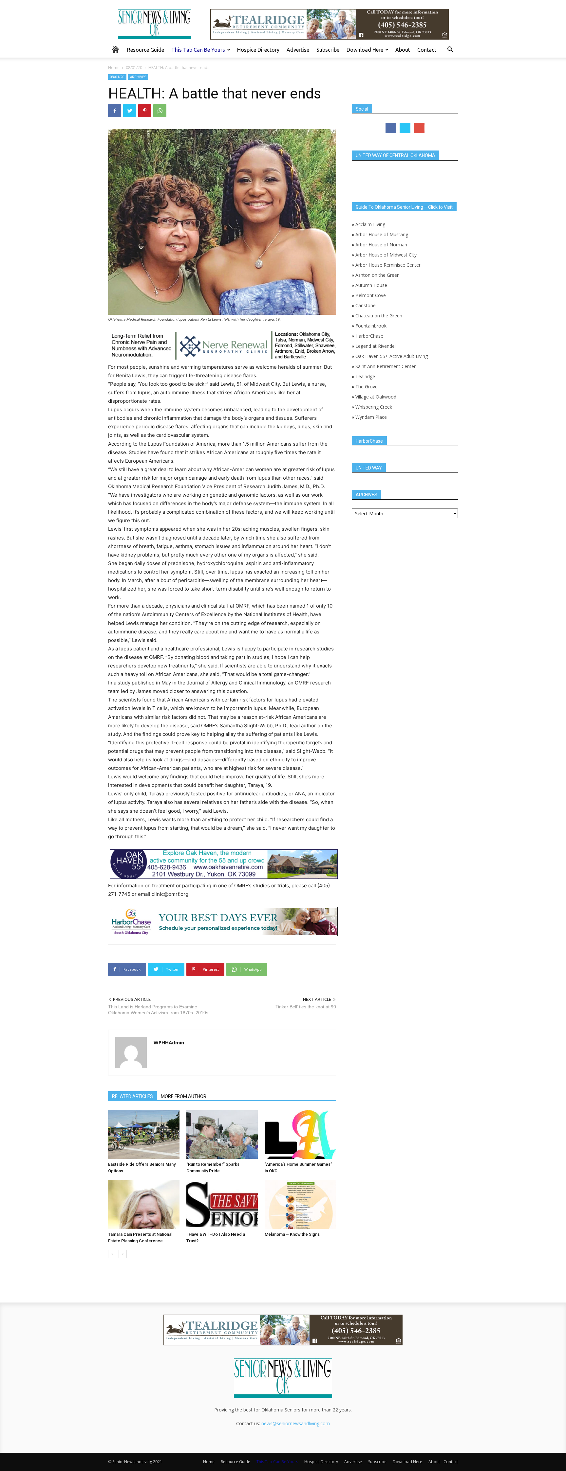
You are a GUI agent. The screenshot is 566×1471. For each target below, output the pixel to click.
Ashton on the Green (377, 275)
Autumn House (371, 285)
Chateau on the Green (378, 315)
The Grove (366, 386)
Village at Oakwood (375, 397)
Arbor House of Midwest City (386, 255)
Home (114, 67)
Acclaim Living (370, 224)
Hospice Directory (258, 50)
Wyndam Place (371, 417)
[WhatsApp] (159, 110)
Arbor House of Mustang (381, 234)
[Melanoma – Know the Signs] (300, 1204)
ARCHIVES (138, 77)
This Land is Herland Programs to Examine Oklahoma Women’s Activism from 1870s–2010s (158, 1009)
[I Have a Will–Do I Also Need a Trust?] (222, 1204)
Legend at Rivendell (376, 346)
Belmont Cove (370, 295)
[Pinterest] (144, 110)
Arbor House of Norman (381, 244)
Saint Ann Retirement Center (385, 366)
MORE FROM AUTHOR (183, 1096)
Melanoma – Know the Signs (292, 1234)
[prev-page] (112, 1254)
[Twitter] (129, 110)
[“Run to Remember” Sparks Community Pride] (222, 1134)
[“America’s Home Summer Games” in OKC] (300, 1134)
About (402, 50)
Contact (426, 50)
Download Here (365, 50)
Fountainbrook (371, 326)
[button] (450, 50)
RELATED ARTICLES (132, 1096)
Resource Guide (145, 50)
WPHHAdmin (169, 1042)
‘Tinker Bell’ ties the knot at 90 (305, 1006)
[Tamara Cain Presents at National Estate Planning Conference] (143, 1204)
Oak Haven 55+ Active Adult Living (391, 356)
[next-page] (123, 1254)
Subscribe (327, 50)
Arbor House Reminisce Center (388, 265)
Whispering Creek (373, 407)
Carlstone (365, 305)
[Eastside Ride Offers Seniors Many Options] (143, 1134)
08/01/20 (134, 67)
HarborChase (369, 336)
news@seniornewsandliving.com (295, 1423)
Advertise (298, 50)
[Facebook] (114, 110)
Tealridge (365, 376)
